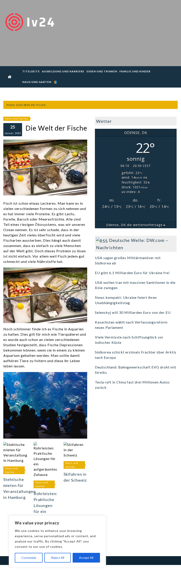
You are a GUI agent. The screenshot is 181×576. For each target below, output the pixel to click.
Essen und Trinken (102, 71)
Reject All (57, 557)
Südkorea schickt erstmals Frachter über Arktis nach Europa (135, 354)
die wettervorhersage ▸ (136, 225)
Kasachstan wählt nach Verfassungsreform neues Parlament (131, 324)
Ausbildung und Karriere (63, 71)
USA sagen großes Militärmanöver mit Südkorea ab (128, 260)
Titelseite (31, 71)
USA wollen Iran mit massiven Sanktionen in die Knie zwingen (135, 285)
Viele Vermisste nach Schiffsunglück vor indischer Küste (129, 339)
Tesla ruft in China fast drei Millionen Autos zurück (132, 384)
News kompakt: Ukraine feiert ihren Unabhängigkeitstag (126, 300)
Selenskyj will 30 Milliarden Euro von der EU (133, 312)
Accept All (86, 557)
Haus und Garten (36, 82)
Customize (28, 557)
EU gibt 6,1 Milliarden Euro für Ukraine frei (132, 273)
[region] (57, 541)
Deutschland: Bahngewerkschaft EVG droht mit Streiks (135, 369)
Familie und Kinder (135, 71)
